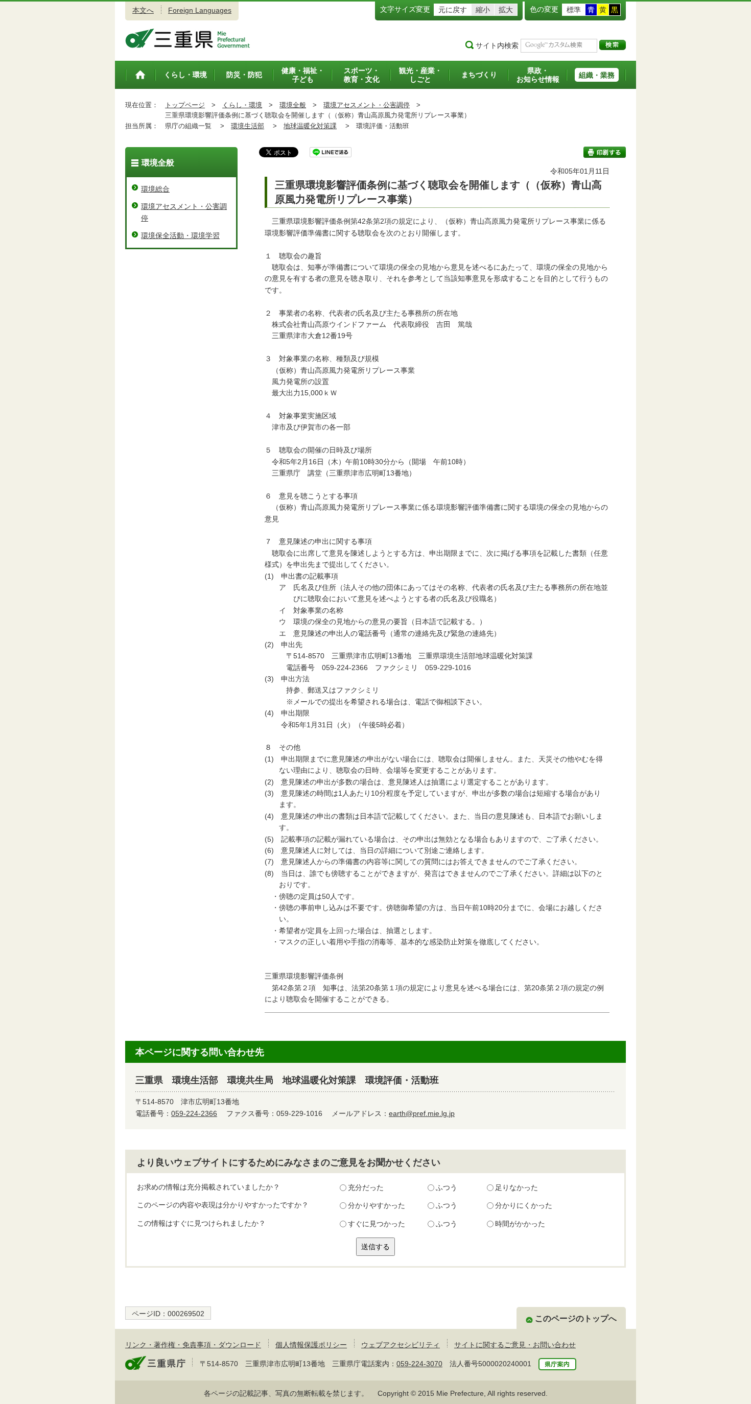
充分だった (366, 1187)
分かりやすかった (376, 1205)
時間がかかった (520, 1224)
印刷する (604, 152)
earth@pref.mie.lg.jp (422, 1113)
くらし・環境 (242, 105)
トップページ (185, 105)
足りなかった (516, 1187)
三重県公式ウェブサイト (187, 38)
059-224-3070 (419, 1364)
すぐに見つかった (376, 1224)
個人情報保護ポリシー (311, 1345)
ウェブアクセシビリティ (400, 1345)
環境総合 (155, 189)
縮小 (483, 10)
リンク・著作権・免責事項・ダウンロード (193, 1345)
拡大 (506, 10)
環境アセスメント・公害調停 (366, 105)
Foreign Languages (199, 10)
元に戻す (452, 10)
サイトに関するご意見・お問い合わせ (515, 1345)
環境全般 (292, 105)
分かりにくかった (523, 1205)
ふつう (446, 1187)
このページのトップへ (576, 1318)
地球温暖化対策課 (310, 126)
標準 (574, 10)
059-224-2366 (194, 1113)
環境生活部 (247, 126)
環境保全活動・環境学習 (180, 235)
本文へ (143, 10)
